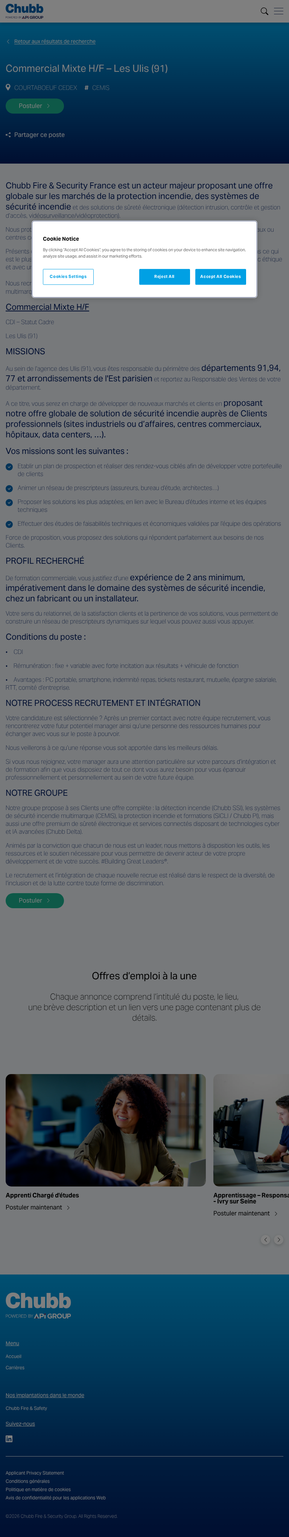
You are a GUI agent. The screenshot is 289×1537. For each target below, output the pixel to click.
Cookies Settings (68, 276)
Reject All (164, 276)
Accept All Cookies (220, 276)
